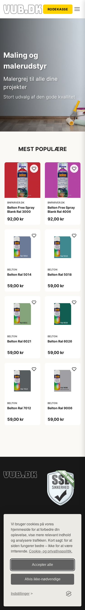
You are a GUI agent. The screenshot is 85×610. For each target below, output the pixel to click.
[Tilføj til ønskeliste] (34, 169)
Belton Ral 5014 (19, 274)
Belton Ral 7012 (19, 408)
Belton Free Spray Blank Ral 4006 (61, 209)
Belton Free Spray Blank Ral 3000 (20, 209)
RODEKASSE (58, 9)
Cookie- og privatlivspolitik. (50, 551)
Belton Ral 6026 (60, 341)
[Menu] (77, 9)
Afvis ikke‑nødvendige (43, 579)
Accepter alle (42, 565)
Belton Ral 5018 (60, 274)
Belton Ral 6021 (19, 341)
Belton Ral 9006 (60, 408)
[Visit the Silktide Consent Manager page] (68, 593)
